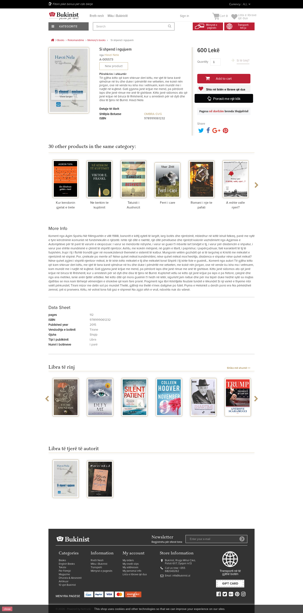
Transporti (96, 567)
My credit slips (131, 564)
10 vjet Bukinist (67, 585)
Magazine (64, 574)
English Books (67, 564)
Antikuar (63, 581)
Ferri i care (167, 202)
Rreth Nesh (97, 560)
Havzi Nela (112, 55)
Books (62, 560)
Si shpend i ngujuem (66, 503)
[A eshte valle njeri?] (235, 178)
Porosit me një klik (226, 98)
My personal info (132, 571)
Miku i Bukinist (99, 564)
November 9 (169, 420)
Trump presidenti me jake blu (238, 423)
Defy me (100, 420)
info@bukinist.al (181, 575)
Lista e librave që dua (135, 574)
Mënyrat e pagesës (101, 571)
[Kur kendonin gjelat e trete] (65, 178)
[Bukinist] (63, 16)
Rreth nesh (97, 16)
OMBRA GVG (153, 114)
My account (133, 553)
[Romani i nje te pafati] (201, 178)
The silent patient (134, 421)
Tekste (62, 567)
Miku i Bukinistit (118, 16)
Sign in (184, 16)
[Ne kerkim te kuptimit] (99, 178)
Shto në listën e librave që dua (225, 89)
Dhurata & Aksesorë (70, 578)
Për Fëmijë (65, 571)
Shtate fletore (100, 501)
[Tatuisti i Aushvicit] (133, 178)
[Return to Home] (52, 40)
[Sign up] (241, 539)
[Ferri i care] (167, 178)
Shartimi (203, 420)
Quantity (202, 61)
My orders (128, 560)
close (7, 609)
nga (101, 55)
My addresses (130, 567)
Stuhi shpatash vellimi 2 (65, 421)
